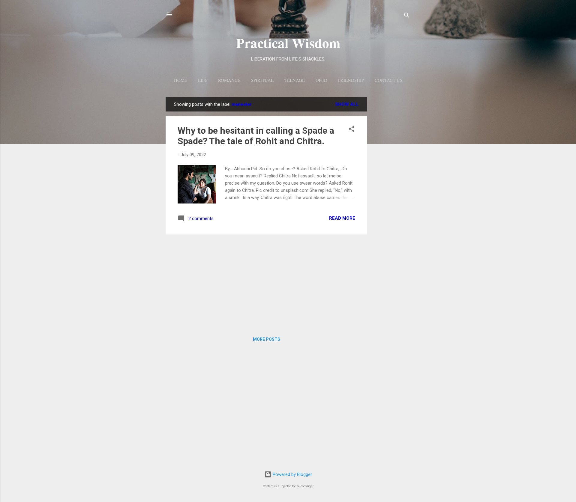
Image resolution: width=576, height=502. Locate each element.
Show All (347, 104)
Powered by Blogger (292, 474)
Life (202, 80)
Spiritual (262, 80)
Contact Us (388, 80)
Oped (321, 80)
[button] (351, 130)
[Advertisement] (391, 187)
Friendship (351, 80)
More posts (266, 339)
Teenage (294, 80)
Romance (229, 80)
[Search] (406, 16)
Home (180, 80)
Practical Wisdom (288, 42)
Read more (342, 218)
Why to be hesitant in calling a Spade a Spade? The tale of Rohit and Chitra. (256, 135)
